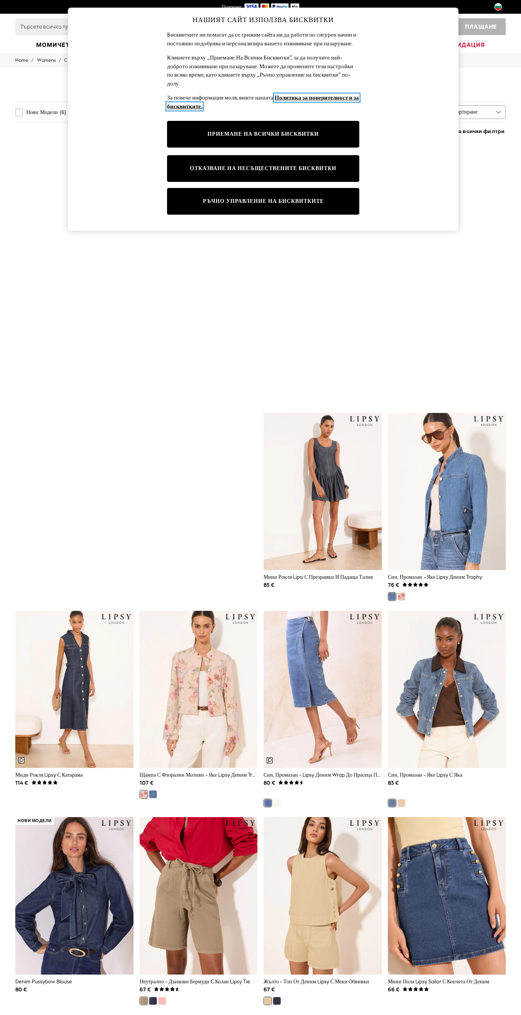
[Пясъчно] (401, 803)
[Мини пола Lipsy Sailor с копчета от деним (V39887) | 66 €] (447, 896)
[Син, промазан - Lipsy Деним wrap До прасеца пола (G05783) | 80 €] (323, 689)
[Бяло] (277, 803)
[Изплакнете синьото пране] (277, 1001)
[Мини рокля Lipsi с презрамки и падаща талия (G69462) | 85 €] (323, 491)
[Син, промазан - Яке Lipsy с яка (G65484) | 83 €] (447, 689)
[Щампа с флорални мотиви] (401, 596)
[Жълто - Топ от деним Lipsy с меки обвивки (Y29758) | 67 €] (323, 896)
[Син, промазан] (392, 596)
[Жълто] (268, 1001)
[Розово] (162, 1001)
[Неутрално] (144, 1001)
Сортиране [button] (465, 112)
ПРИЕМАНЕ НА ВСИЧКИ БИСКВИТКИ (263, 134)
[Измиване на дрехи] (153, 1001)
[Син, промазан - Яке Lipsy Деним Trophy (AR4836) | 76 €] (447, 491)
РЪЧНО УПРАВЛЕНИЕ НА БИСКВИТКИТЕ (263, 201)
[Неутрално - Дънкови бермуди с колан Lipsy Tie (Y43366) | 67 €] (199, 896)
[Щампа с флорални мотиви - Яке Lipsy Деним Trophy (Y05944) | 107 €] (199, 689)
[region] (263, 119)
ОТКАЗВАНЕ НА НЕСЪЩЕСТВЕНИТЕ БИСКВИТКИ (263, 168)
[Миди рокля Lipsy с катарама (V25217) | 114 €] (74, 689)
